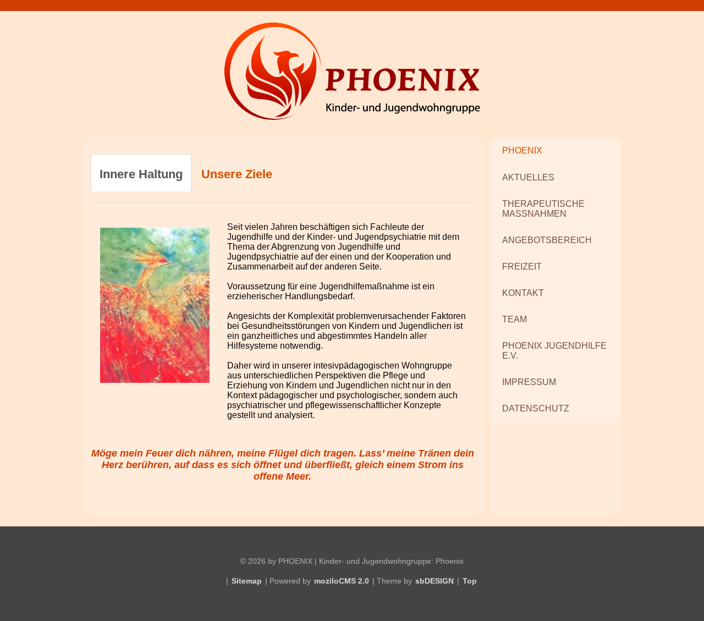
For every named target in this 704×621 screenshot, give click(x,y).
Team (514, 319)
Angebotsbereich (547, 240)
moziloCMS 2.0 (341, 580)
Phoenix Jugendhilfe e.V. (554, 350)
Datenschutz (535, 408)
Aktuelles (528, 177)
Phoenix (522, 150)
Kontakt (523, 293)
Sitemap (247, 580)
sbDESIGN (434, 580)
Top (470, 580)
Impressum (529, 382)
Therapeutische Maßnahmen (543, 208)
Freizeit (522, 266)
